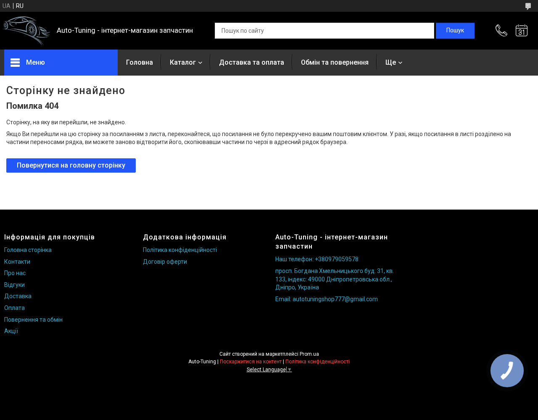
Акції (11, 331)
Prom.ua (309, 354)
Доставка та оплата (251, 62)
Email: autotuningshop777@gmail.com (326, 299)
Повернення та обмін (33, 319)
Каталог (183, 62)
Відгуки (14, 284)
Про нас (15, 273)
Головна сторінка (28, 250)
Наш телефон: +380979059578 (317, 259)
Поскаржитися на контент (251, 362)
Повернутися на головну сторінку (71, 165)
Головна (139, 62)
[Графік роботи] (521, 30)
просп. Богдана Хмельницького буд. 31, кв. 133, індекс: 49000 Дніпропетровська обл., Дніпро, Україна (334, 279)
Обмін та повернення (335, 62)
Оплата (14, 307)
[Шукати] (455, 31)
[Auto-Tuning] (26, 30)
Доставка (18, 296)
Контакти (17, 261)
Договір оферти (165, 261)
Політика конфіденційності (180, 250)
